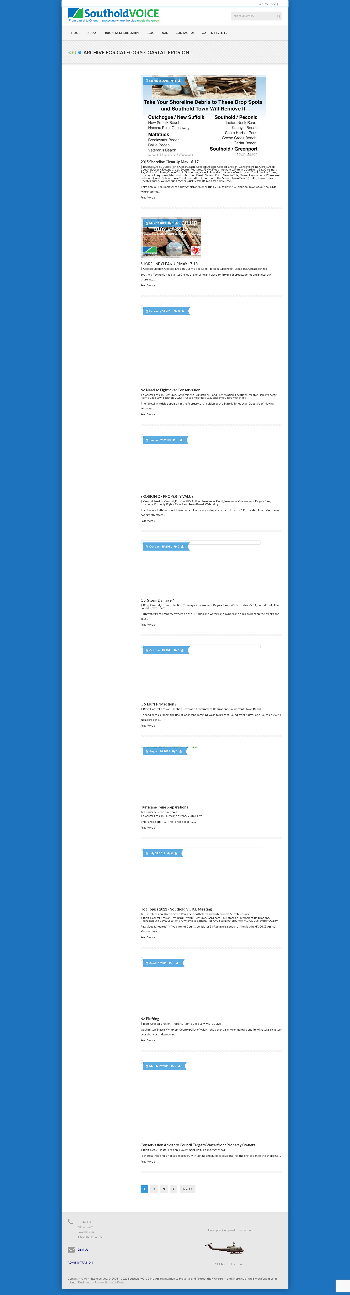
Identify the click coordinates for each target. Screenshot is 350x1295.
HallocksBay (207, 172)
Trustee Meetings (194, 397)
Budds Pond (170, 166)
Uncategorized (150, 181)
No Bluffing (150, 1019)
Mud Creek (197, 175)
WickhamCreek (222, 181)
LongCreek (161, 175)
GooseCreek (175, 172)
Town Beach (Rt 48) (244, 178)
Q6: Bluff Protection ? (158, 704)
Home (75, 32)
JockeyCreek (268, 172)
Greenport (191, 172)
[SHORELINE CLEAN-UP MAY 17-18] (211, 237)
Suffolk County (239, 914)
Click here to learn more (229, 1264)
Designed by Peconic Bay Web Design (102, 1282)
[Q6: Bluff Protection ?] (211, 671)
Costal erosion (153, 914)
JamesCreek (251, 172)
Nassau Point (213, 175)
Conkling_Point (248, 166)
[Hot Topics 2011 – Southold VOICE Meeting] (211, 875)
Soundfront (195, 178)
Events (185, 169)
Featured (196, 169)
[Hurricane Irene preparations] (211, 773)
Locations (147, 175)
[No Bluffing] (211, 985)
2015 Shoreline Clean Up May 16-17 (169, 162)
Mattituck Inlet (179, 175)
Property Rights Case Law (170, 504)
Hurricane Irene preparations (164, 807)
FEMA (207, 169)
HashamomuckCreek (229, 172)
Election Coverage (183, 605)
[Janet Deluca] (179, 81)
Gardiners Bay (254, 169)
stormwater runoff (217, 914)
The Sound (223, 178)
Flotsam (239, 169)
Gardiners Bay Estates (222, 917)
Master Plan (256, 394)
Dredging (170, 914)
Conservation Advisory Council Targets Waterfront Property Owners (198, 1145)
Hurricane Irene (154, 812)
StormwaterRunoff (231, 920)
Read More (147, 197)
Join (165, 32)
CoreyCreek (267, 166)
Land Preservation (222, 394)
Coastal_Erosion (227, 166)
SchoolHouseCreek (174, 178)
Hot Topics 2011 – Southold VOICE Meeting (176, 909)
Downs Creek (170, 169)
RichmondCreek (151, 178)
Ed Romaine (184, 914)
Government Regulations (194, 394)
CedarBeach (187, 166)
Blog (150, 32)
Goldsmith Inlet (156, 172)
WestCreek (204, 181)
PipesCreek (273, 175)
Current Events (214, 32)
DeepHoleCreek (151, 169)
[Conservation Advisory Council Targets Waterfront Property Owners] (211, 1099)
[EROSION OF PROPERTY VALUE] (211, 462)
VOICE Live (195, 815)
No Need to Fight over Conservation (170, 390)
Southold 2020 (172, 397)
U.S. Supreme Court (219, 397)
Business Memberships (122, 32)
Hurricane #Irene (175, 815)
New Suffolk (230, 175)
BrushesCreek (152, 166)
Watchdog (239, 397)
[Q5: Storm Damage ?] (211, 567)
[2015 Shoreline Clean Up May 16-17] (211, 115)
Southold (209, 178)
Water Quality (187, 181)
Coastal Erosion (206, 166)
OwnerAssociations (252, 175)
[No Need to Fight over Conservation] (211, 344)
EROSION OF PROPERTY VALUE (167, 496)
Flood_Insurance (222, 169)
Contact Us (185, 32)
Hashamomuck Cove (153, 920)
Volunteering (168, 181)
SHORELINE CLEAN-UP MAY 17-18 (169, 264)
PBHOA (213, 920)
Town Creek (265, 178)
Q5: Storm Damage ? (157, 600)
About (93, 32)
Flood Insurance (205, 501)
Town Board (196, 504)
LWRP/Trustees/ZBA (242, 605)
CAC (153, 1149)
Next (187, 1189)
